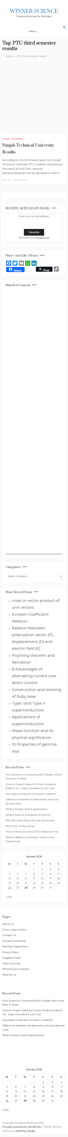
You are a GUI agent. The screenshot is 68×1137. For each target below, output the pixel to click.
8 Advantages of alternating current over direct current (34, 676)
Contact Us (9, 935)
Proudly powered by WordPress (21, 1126)
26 (9, 887)
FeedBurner (42, 237)
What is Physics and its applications (26, 809)
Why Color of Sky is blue (20, 826)
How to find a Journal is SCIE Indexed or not (32, 831)
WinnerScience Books (15, 968)
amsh (8, 180)
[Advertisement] (34, 93)
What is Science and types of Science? (28, 814)
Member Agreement (15, 946)
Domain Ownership (14, 940)
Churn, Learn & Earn (14, 929)
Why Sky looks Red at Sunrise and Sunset (30, 820)
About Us (8, 923)
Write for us (9, 974)
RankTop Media (25, 1130)
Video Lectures (11, 963)
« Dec (9, 896)
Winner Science (34, 11)
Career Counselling (12, 138)
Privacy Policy (10, 952)
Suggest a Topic (11, 957)
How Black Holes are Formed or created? (31, 793)
